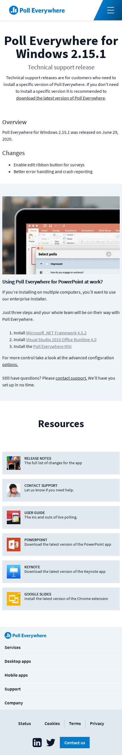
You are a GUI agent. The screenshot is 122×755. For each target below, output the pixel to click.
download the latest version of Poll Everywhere (60, 98)
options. (10, 364)
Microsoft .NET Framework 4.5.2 (56, 332)
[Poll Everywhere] (37, 10)
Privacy (97, 723)
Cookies (52, 723)
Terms (75, 723)
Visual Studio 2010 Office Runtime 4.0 (61, 339)
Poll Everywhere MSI (52, 346)
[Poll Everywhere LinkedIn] (37, 742)
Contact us (74, 742)
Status (24, 723)
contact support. (71, 378)
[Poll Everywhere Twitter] (50, 742)
